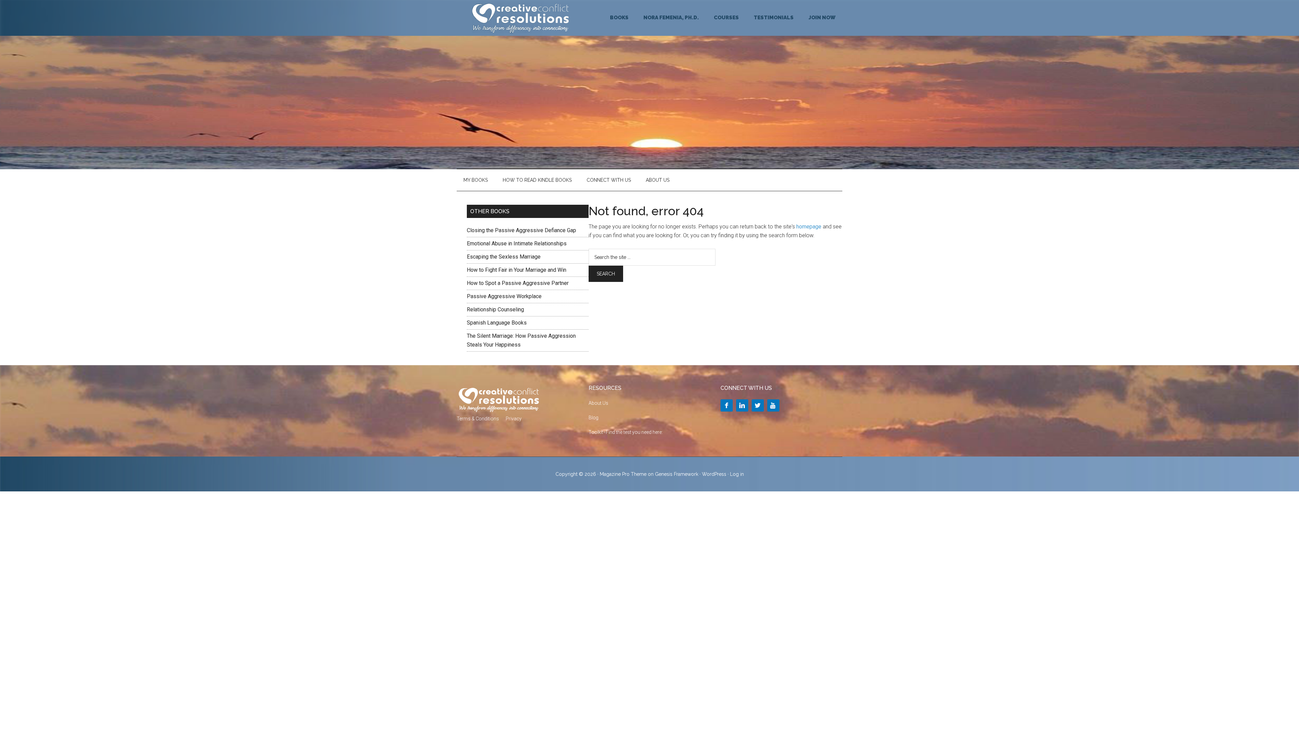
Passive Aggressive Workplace (504, 296)
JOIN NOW (822, 18)
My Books (475, 180)
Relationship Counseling (495, 309)
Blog (593, 417)
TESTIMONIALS (774, 18)
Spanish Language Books (497, 322)
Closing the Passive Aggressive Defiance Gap (521, 230)
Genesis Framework (676, 474)
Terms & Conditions (478, 418)
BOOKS (619, 18)
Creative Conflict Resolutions (521, 18)
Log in (737, 474)
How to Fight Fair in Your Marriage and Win (516, 270)
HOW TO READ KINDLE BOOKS (537, 180)
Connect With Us (609, 180)
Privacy (514, 418)
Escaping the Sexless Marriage (504, 256)
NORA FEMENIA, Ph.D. (671, 18)
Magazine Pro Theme (623, 474)
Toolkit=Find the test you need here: (626, 432)
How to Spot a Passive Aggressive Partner (518, 283)
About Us (657, 180)
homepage (808, 226)
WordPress (714, 474)
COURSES (726, 18)
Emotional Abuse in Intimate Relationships (517, 243)
